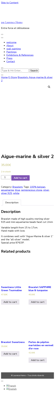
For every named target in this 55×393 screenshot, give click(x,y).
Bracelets (17, 186)
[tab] (12, 202)
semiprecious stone (31, 190)
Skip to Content (9, 2)
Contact (10, 61)
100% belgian (37, 186)
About (9, 45)
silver (46, 190)
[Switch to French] (11, 385)
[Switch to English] (11, 389)
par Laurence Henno (12, 22)
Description (11, 202)
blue (17, 190)
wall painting (13, 48)
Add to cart (20, 177)
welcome (11, 42)
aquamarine (7, 190)
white (16, 193)
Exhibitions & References (20, 55)
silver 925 (6, 193)
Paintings (11, 52)
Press (9, 58)
